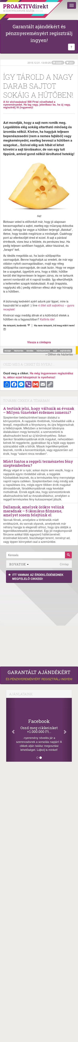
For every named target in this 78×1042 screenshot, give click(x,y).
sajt (55, 350)
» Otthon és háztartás (59, 354)
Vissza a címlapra (39, 342)
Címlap (64, 564)
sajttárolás (65, 350)
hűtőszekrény (44, 350)
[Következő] (67, 730)
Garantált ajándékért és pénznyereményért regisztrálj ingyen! (39, 33)
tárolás (30, 350)
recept (7, 350)
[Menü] (71, 5)
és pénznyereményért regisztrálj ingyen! (39, 675)
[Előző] (11, 730)
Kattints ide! (47, 319)
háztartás (19, 350)
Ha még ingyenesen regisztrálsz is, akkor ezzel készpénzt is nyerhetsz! (38, 375)
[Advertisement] (39, 623)
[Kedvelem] (28, 325)
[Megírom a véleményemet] (4, 329)
